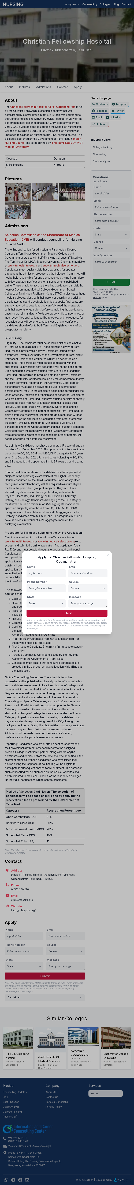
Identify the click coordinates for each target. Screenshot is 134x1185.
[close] (107, 555)
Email (72, 566)
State (31, 596)
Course (74, 581)
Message (75, 596)
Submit (67, 613)
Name (31, 566)
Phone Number (37, 581)
